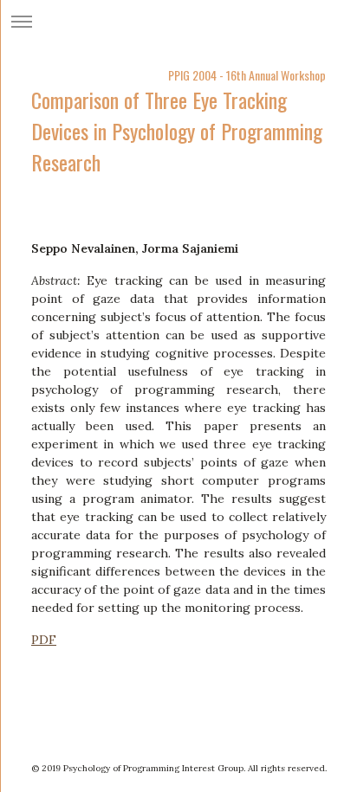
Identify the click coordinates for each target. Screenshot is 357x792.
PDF (43, 639)
